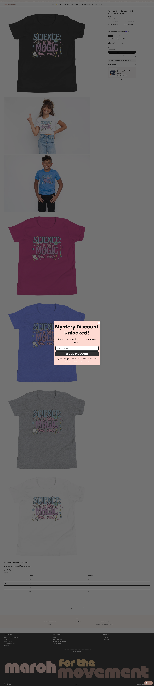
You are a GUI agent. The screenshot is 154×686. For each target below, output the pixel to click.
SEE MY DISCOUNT (77, 353)
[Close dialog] (99, 323)
